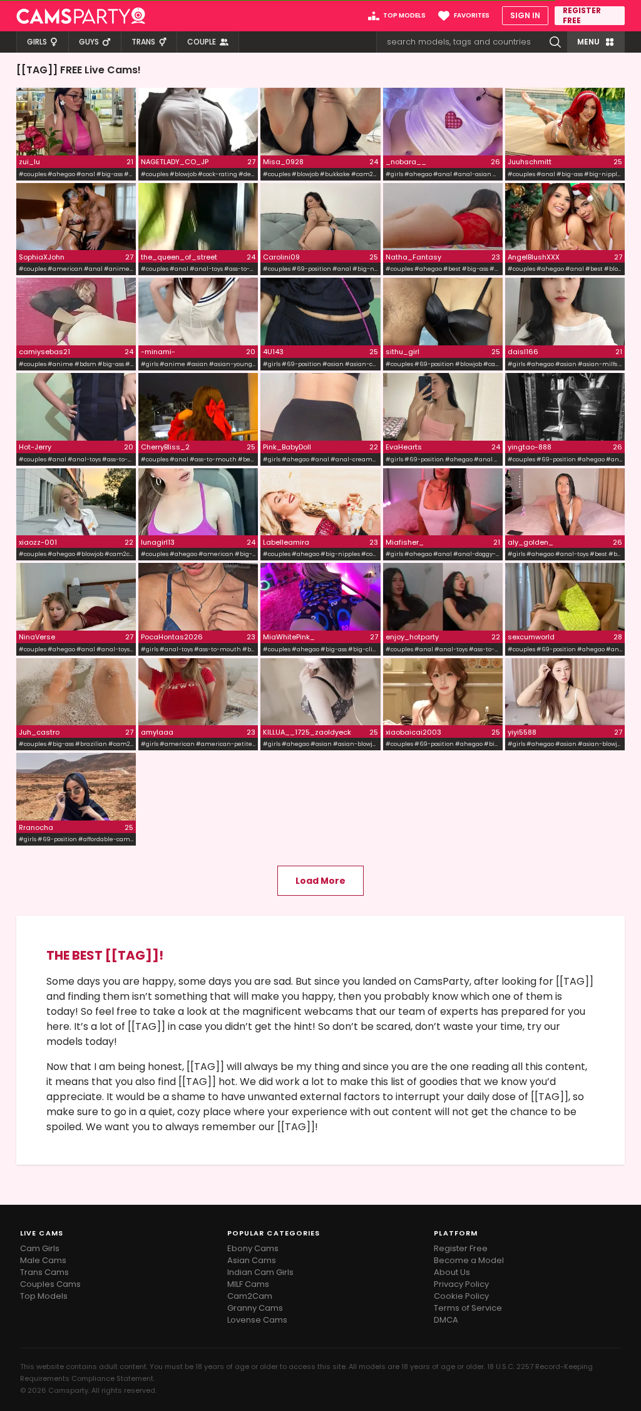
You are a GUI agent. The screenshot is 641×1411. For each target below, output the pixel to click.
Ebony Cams (253, 1248)
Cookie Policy (461, 1296)
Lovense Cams (257, 1320)
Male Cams (43, 1260)
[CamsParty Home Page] (80, 16)
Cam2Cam (249, 1296)
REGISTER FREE (582, 15)
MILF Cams (248, 1284)
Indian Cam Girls (260, 1272)
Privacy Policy (461, 1284)
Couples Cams (50, 1284)
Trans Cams (44, 1272)
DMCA (446, 1320)
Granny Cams (255, 1308)
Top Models (44, 1296)
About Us (452, 1272)
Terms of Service (468, 1308)
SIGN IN (525, 15)
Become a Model (469, 1260)
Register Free (461, 1248)
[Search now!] (555, 42)
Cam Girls (39, 1248)
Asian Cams (251, 1260)
